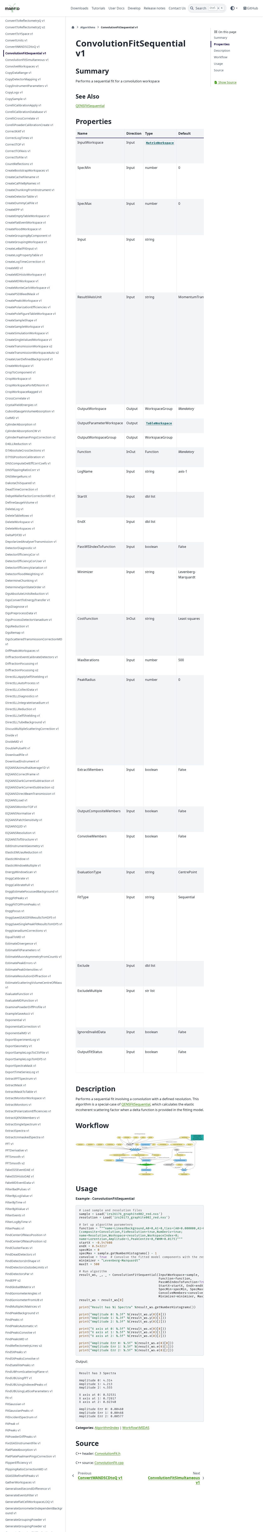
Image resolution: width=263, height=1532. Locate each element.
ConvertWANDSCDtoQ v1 (22, 47)
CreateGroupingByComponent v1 (28, 236)
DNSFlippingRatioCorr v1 (22, 470)
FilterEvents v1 (15, 1215)
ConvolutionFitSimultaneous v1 (27, 60)
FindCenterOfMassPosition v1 (25, 1235)
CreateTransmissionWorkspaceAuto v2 (32, 353)
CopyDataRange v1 (18, 73)
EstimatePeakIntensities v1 (24, 969)
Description (222, 50)
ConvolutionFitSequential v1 (25, 53)
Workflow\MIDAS (135, 1427)
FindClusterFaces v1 (19, 1248)
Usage (218, 64)
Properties (222, 44)
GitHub (252, 8)
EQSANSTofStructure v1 (21, 839)
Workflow (220, 57)
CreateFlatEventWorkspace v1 (25, 222)
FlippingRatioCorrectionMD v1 (26, 1469)
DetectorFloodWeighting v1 (24, 574)
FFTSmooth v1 (15, 1157)
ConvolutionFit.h (107, 1453)
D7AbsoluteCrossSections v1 (25, 450)
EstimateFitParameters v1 (22, 950)
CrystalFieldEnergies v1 (21, 405)
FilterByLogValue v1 (19, 1196)
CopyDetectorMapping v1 (23, 79)
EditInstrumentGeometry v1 (24, 846)
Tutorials (98, 8)
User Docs (116, 8)
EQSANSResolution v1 (20, 833)
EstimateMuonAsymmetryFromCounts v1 (33, 957)
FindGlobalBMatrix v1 (20, 1287)
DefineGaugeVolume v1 (21, 502)
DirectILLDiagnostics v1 (21, 696)
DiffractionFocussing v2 (21, 670)
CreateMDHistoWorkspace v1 (25, 274)
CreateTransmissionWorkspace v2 (28, 346)
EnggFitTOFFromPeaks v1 (22, 904)
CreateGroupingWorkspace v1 (26, 242)
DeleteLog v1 (14, 509)
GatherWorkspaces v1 (20, 1482)
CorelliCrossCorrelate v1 (22, 118)
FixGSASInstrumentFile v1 (23, 1443)
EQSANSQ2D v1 (16, 826)
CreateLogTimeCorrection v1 (25, 262)
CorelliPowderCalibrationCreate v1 (29, 125)
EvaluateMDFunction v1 (21, 1000)
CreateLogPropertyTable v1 (24, 255)
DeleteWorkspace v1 (19, 522)
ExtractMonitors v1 (18, 1105)
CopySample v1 (16, 99)
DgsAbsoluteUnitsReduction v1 (27, 594)
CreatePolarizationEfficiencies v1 (28, 307)
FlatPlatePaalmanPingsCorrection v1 (30, 1456)
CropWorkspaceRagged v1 (23, 392)
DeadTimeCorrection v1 (21, 489)
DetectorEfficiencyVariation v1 (26, 568)
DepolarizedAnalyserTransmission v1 (31, 542)
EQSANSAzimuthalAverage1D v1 (27, 768)
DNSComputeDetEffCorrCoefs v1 (28, 463)
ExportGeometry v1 (18, 1046)
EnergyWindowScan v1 (21, 872)
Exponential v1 (15, 1020)
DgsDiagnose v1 (16, 606)
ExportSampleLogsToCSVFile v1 (27, 1052)
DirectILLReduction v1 (20, 709)
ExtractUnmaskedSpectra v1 (24, 1137)
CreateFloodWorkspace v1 (23, 229)
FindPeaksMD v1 (16, 1339)
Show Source (227, 82)
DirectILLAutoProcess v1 (22, 683)
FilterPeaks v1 (14, 1228)
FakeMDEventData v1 (20, 1183)
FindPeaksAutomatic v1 (21, 1326)
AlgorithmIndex (107, 1427)
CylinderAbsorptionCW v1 (23, 431)
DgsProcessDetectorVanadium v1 (28, 620)
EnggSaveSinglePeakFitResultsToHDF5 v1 (33, 924)
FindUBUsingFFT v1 (18, 1378)
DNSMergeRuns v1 (18, 476)
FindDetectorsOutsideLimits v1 (26, 1267)
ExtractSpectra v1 (17, 1131)
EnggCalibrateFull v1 (19, 885)
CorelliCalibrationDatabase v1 (26, 112)
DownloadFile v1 (16, 755)
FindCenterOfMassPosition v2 (25, 1241)
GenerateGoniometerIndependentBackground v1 (33, 1510)
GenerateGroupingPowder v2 (25, 1526)
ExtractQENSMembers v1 (22, 1118)
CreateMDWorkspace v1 (22, 281)
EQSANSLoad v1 (16, 800)
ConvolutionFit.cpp (109, 1462)
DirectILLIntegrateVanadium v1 (27, 703)
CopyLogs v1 (14, 92)
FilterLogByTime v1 (18, 1222)
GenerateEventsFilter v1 (21, 1495)
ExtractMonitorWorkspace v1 (25, 1098)
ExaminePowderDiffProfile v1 (25, 1007)
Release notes (154, 8)
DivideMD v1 (14, 742)
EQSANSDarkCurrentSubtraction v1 (29, 781)
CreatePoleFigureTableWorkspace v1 (30, 314)
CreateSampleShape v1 (21, 320)
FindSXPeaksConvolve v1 (22, 1358)
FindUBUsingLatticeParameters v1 (29, 1391)
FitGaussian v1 (15, 1404)
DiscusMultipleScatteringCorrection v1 (32, 729)
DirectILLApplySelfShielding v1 (26, 677)
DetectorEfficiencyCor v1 (22, 554)
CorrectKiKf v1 (15, 131)
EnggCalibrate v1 (17, 878)
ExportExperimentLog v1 (22, 1040)
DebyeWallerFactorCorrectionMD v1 (30, 496)
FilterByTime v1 (15, 1202)
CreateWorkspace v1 (19, 366)
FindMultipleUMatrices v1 (23, 1306)
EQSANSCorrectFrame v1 (22, 774)
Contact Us (177, 8)
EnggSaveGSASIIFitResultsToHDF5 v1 (30, 917)
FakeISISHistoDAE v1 (19, 1176)
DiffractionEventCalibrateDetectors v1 (31, 657)
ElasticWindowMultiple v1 (23, 865)
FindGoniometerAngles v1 (23, 1293)
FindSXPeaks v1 (16, 1352)
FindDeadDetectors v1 (20, 1254)
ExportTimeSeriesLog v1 (22, 1072)
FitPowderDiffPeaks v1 (21, 1437)
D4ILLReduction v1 (18, 444)
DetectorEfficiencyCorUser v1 (25, 561)
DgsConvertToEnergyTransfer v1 (27, 600)
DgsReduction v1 (17, 626)
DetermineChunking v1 (21, 580)
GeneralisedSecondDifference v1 (28, 1489)
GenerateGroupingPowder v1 (25, 1520)
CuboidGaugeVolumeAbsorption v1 (30, 411)
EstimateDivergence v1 (21, 943)
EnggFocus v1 (14, 911)
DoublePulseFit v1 (17, 748)
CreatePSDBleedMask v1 (22, 294)
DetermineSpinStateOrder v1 (25, 587)
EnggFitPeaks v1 (16, 898)
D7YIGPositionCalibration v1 (25, 457)
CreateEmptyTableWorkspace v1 (27, 216)
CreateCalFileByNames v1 (22, 183)
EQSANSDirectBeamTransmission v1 (30, 794)
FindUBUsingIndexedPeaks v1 (26, 1384)
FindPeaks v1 (14, 1320)
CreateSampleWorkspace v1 (24, 327)
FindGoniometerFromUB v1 (24, 1300)
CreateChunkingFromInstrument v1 (30, 190)
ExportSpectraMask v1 (20, 1066)
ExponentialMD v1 (18, 1033)
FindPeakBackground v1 (22, 1313)
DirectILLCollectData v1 (21, 690)
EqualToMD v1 (15, 937)
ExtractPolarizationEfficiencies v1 (28, 1111)
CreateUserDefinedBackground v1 (29, 359)
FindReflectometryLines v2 (23, 1346)
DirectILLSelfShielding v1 (22, 716)
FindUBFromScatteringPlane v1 (26, 1372)
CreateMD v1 (14, 268)
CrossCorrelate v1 (17, 398)
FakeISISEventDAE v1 (19, 1170)
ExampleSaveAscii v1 (19, 1014)
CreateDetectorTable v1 (21, 196)
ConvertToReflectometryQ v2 (25, 27)
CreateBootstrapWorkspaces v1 (27, 170)
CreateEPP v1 (14, 210)
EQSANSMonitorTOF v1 (21, 807)
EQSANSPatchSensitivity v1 (23, 820)
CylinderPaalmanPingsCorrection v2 (30, 437)
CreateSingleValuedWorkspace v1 (28, 340)
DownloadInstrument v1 (22, 761)
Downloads (79, 8)
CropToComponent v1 (20, 372)
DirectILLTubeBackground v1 (25, 722)
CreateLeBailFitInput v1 (21, 248)
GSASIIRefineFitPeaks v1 (22, 1476)
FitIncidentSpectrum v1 (21, 1417)
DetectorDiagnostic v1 (20, 548)
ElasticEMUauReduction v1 (23, 852)
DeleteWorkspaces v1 (20, 528)
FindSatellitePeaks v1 (20, 1365)
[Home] (73, 27)
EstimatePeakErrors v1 (21, 963)
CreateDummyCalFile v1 (21, 203)
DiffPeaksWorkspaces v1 (22, 651)
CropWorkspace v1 (18, 379)
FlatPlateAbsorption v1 (21, 1450)
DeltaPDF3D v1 (15, 535)
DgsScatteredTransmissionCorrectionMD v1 (33, 641)
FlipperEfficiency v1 (18, 1463)
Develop (134, 8)
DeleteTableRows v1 (19, 515)
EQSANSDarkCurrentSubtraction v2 (29, 787)
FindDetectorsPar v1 (19, 1274)
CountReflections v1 (19, 164)
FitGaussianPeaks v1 (19, 1411)
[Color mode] (234, 8)
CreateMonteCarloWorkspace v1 (27, 288)
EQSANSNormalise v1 (20, 813)
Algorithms (87, 27)
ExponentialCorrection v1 (23, 1026)
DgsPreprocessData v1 (21, 613)
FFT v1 (9, 1144)
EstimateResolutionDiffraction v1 (28, 976)
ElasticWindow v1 (17, 859)
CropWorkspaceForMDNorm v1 (27, 385)
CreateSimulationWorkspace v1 (27, 333)
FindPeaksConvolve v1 (20, 1332)
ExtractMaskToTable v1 (21, 1092)
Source (219, 70)
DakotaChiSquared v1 (20, 483)
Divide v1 (11, 735)
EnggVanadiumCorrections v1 (26, 931)
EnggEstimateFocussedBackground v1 (31, 891)
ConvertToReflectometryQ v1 (25, 21)
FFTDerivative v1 (16, 1150)
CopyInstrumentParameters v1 (26, 86)
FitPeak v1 (12, 1424)
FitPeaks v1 (13, 1430)
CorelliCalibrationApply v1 (23, 105)
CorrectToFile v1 (16, 157)
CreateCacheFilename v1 (22, 177)
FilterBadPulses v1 (18, 1189)
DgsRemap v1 (14, 633)
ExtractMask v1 (15, 1085)
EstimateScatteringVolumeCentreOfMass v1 (33, 985)
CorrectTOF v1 (15, 144)
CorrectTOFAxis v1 (18, 151)
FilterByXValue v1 (17, 1209)
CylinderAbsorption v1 (20, 424)
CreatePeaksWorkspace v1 (23, 301)
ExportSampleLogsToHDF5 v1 (25, 1059)
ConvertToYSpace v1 (19, 34)
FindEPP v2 (13, 1280)
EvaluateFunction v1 (19, 994)
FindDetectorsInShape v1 (22, 1261)
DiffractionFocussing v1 (21, 663)
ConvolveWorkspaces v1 (22, 66)
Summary (220, 38)
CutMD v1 (12, 418)
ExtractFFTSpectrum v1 (21, 1078)
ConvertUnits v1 (16, 40)
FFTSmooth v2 (15, 1163)
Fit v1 (9, 1398)
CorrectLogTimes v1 (19, 138)
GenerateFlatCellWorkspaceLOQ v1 (29, 1502)
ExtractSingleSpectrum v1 (23, 1124)
